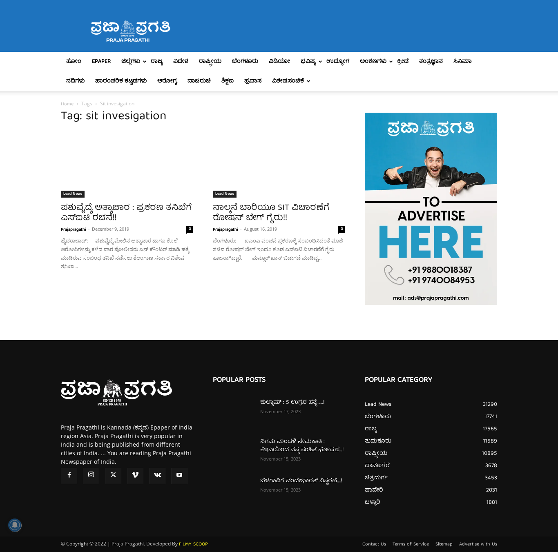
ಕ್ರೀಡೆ (402, 62)
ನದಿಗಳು (75, 81)
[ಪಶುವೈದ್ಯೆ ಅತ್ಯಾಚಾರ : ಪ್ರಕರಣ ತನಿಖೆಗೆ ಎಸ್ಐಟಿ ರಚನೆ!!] (127, 165)
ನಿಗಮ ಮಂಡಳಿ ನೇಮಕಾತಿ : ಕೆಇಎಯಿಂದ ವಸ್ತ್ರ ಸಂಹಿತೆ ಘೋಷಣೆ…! (302, 446)
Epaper (101, 62)
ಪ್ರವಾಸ (252, 81)
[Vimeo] (135, 476)
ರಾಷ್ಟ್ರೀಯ (210, 62)
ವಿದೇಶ (180, 62)
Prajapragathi (73, 230)
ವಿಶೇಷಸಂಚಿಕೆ (288, 81)
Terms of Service (411, 544)
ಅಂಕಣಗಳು (373, 62)
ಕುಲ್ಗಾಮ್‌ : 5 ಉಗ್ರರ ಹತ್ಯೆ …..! (292, 402)
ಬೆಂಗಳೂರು (245, 62)
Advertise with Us (478, 544)
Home (67, 104)
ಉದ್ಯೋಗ (337, 62)
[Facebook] (69, 476)
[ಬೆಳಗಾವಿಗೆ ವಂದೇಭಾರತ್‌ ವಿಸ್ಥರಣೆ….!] (233, 491)
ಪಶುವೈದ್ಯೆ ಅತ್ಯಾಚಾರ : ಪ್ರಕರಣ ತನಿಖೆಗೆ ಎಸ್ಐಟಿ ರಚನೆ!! (126, 213)
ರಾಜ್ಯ (157, 62)
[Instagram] (91, 476)
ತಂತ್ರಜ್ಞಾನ (431, 62)
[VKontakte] (157, 476)
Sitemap (444, 544)
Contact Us (374, 544)
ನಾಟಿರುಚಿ (199, 81)
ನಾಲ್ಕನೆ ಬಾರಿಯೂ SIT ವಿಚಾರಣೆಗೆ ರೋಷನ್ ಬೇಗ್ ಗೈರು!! (271, 213)
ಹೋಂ (73, 62)
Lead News (72, 194)
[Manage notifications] (14, 525)
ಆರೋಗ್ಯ (167, 81)
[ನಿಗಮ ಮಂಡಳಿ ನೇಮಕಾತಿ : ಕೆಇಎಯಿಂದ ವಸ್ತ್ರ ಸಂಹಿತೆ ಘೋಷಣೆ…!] (233, 452)
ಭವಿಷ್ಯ (308, 62)
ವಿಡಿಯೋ (279, 62)
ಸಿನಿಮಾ (462, 62)
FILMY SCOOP (193, 544)
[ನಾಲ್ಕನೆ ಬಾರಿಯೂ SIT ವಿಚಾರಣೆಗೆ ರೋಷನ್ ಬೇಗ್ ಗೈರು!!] (279, 165)
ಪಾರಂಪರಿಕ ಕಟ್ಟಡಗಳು (121, 81)
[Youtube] (179, 476)
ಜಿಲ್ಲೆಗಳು (130, 62)
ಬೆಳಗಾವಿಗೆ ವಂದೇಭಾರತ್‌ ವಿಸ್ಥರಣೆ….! (301, 481)
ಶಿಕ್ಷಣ (227, 81)
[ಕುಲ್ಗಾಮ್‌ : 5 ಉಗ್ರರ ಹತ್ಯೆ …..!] (233, 412)
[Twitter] (113, 476)
